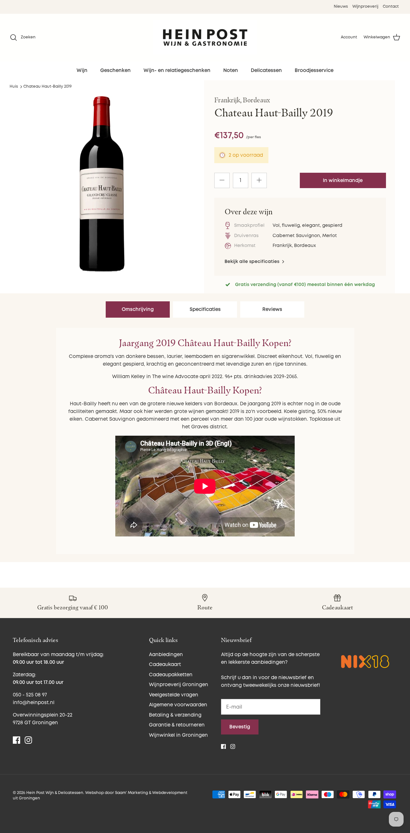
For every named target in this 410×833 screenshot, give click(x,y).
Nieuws (341, 6)
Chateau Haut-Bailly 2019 (47, 86)
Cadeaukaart (165, 664)
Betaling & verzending (175, 715)
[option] (102, 184)
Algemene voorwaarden (178, 705)
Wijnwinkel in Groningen (178, 735)
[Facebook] (16, 740)
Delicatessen (266, 70)
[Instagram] (28, 740)
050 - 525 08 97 (30, 695)
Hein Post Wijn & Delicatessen (54, 793)
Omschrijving (138, 309)
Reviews (272, 309)
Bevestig (239, 727)
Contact (391, 6)
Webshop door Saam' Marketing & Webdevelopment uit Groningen (100, 795)
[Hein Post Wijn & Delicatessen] (205, 37)
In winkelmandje (343, 180)
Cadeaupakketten (171, 674)
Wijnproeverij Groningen (178, 684)
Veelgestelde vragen (173, 695)
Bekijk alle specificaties (253, 261)
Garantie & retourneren (177, 725)
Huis (14, 86)
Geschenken (115, 70)
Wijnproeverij (365, 6)
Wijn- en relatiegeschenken (177, 70)
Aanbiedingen (166, 654)
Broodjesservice (314, 70)
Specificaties (205, 309)
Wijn (82, 70)
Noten (230, 70)
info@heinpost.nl (33, 702)
